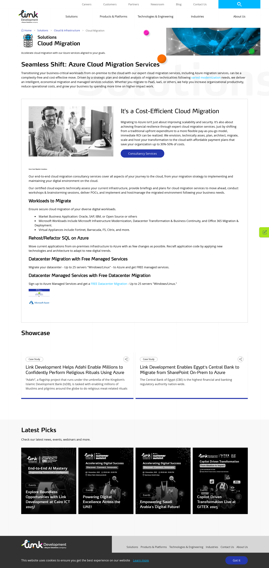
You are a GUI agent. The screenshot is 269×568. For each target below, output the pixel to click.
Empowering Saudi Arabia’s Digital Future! (160, 504)
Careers (86, 4)
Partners (133, 4)
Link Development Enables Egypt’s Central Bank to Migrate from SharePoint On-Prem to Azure (189, 370)
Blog (179, 4)
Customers (110, 4)
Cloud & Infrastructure (67, 30)
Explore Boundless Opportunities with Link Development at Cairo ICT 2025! (48, 499)
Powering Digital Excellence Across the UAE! (101, 502)
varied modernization (206, 77)
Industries (197, 16)
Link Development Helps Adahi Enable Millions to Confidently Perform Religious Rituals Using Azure (75, 370)
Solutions (71, 16)
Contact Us (200, 4)
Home (28, 30)
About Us (239, 16)
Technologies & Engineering (155, 16)
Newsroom (157, 4)
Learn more (141, 560)
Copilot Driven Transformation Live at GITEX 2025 (216, 502)
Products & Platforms (113, 16)
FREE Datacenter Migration (109, 284)
